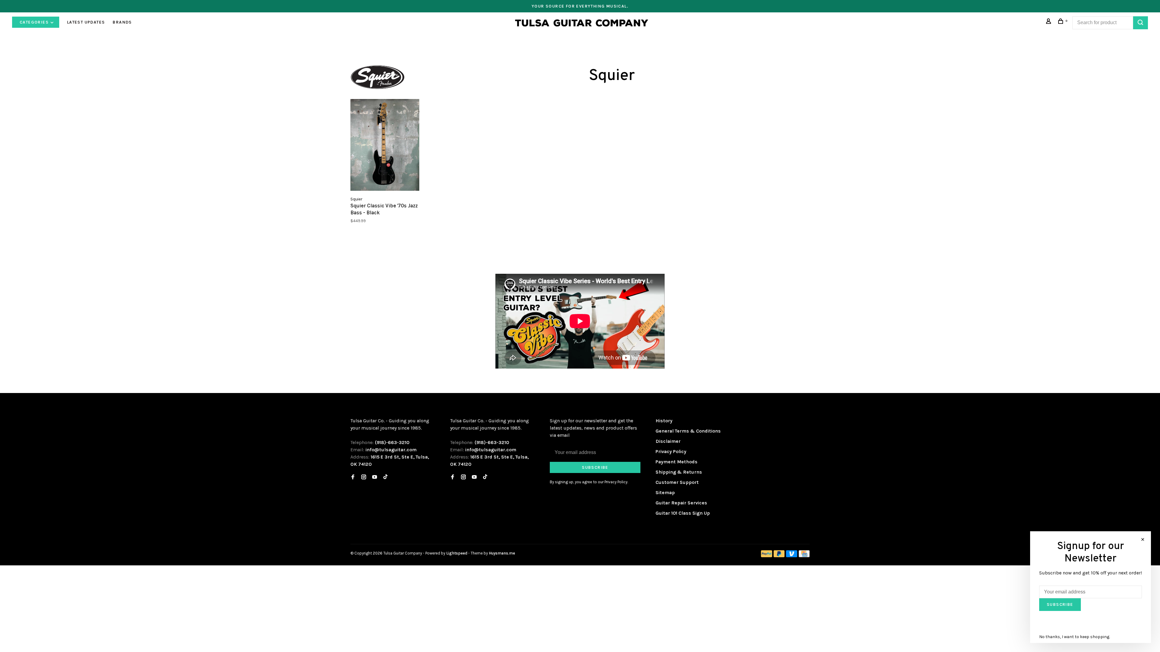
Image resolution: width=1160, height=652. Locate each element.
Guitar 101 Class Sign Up (683, 513)
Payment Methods (677, 462)
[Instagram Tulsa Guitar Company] (363, 477)
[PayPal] (766, 555)
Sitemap (665, 492)
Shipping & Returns (679, 472)
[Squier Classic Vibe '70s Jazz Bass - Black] (384, 146)
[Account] (1049, 22)
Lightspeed (456, 553)
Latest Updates (86, 22)
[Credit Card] (804, 555)
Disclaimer (668, 441)
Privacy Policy (671, 451)
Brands (122, 22)
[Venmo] (791, 555)
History (664, 420)
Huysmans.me (502, 553)
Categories (35, 22)
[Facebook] (352, 477)
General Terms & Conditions (688, 431)
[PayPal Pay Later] (779, 555)
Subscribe (595, 467)
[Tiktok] (385, 477)
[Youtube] (374, 477)
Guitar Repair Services (681, 503)
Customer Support (677, 482)
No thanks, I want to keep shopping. (1074, 636)
